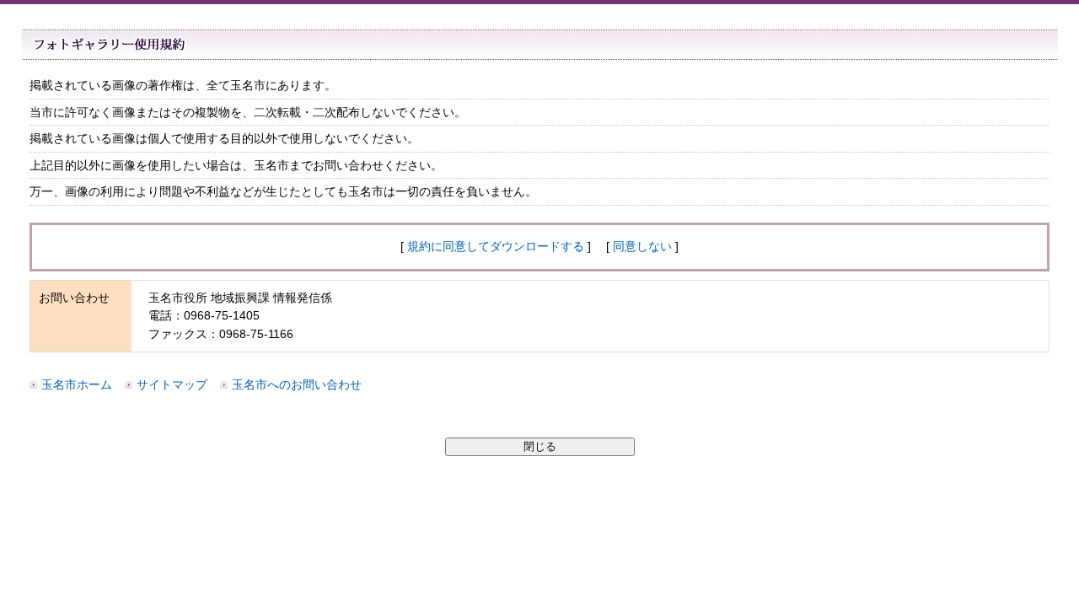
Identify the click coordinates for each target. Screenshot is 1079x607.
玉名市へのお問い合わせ (297, 384)
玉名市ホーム (76, 384)
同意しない (642, 246)
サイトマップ (172, 384)
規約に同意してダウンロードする (495, 246)
